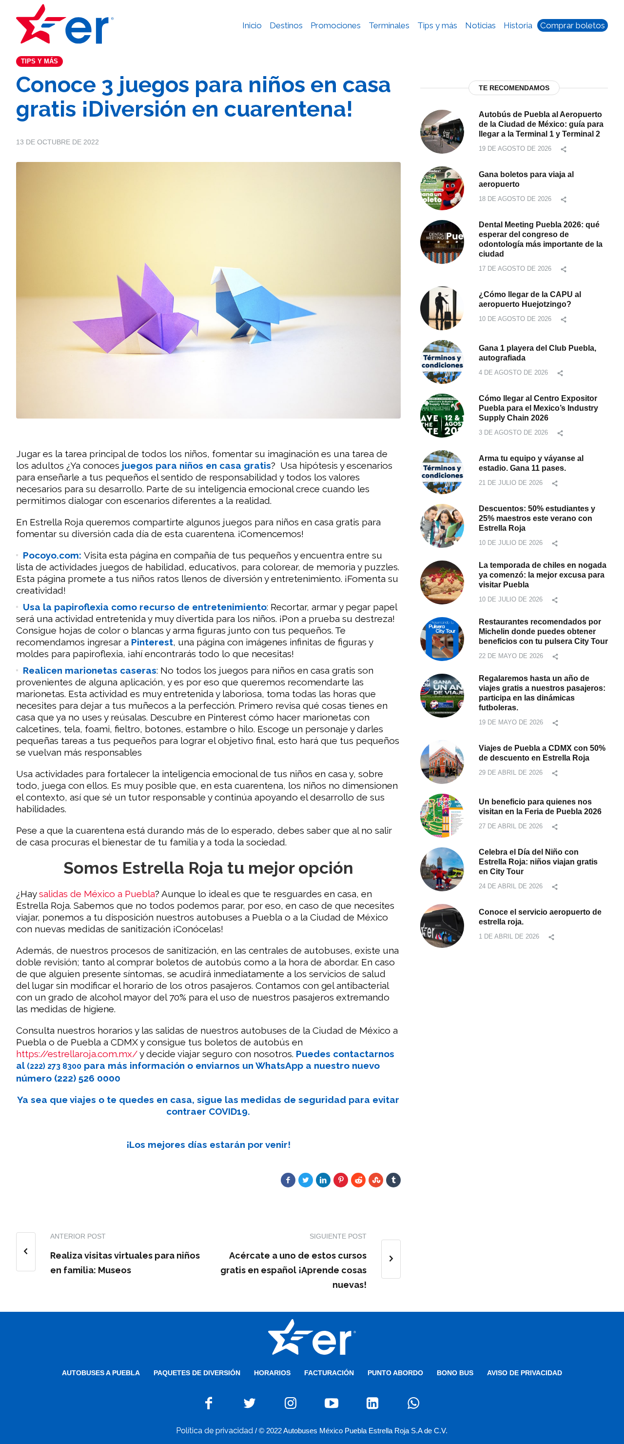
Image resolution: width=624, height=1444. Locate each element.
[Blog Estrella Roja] (312, 1336)
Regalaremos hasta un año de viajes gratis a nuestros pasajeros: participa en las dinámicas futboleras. (542, 693)
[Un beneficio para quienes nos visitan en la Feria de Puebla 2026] (442, 815)
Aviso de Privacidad (524, 1373)
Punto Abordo (395, 1373)
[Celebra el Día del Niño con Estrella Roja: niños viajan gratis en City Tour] (442, 868)
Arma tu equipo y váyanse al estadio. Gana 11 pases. (531, 463)
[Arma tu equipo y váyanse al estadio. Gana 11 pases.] (442, 471)
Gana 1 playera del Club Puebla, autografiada (537, 353)
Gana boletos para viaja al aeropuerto (526, 179)
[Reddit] (358, 1180)
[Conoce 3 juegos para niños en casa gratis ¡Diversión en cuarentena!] (208, 289)
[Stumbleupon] (376, 1180)
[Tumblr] (393, 1180)
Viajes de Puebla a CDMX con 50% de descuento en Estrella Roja (542, 753)
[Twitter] (305, 1180)
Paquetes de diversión (197, 1373)
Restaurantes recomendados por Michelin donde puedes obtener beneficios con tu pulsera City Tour (543, 631)
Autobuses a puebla (101, 1373)
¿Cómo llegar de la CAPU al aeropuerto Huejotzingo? (530, 299)
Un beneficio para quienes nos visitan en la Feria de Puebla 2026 (540, 807)
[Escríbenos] (413, 1403)
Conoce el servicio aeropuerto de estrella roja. (540, 917)
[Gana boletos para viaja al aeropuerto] (442, 187)
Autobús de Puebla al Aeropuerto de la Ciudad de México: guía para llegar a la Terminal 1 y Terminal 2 (541, 124)
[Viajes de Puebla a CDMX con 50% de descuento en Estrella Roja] (442, 761)
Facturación (329, 1373)
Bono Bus (455, 1373)
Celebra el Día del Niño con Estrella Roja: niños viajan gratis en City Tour (538, 862)
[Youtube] (331, 1403)
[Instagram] (290, 1403)
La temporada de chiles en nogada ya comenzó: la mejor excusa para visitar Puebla (542, 575)
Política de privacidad (214, 1430)
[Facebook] (288, 1180)
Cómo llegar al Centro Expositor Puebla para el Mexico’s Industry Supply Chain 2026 (538, 408)
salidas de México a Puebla (97, 893)
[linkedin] (323, 1180)
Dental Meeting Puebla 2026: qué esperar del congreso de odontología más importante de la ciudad (541, 239)
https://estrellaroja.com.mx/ (76, 1053)
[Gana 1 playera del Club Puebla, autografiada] (442, 361)
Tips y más (39, 61)
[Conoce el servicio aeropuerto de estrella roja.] (442, 925)
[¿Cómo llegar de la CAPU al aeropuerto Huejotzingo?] (442, 307)
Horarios (272, 1373)
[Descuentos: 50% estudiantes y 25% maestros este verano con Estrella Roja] (442, 525)
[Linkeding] (372, 1403)
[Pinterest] (340, 1180)
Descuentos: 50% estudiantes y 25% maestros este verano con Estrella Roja (537, 518)
